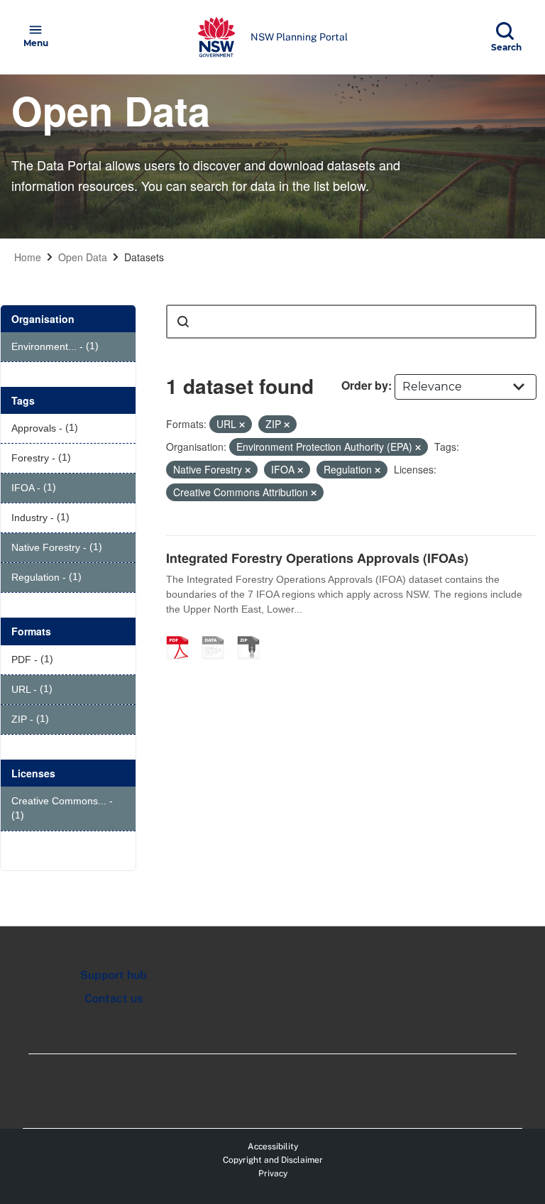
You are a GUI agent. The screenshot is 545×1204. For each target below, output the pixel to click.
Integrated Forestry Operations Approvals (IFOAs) (317, 558)
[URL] (218, 632)
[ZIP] (253, 632)
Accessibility (273, 1146)
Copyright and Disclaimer (273, 1160)
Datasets (144, 257)
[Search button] (183, 322)
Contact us (113, 998)
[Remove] (242, 424)
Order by (364, 385)
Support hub (113, 975)
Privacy (272, 1173)
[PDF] (182, 632)
